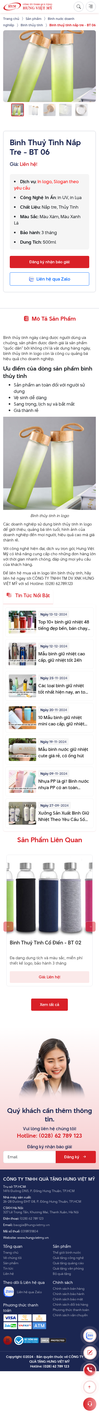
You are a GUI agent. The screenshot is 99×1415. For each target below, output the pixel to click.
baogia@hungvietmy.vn (31, 1225)
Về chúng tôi (12, 1257)
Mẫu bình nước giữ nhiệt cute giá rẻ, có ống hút (63, 752)
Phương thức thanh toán (71, 1310)
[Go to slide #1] (17, 110)
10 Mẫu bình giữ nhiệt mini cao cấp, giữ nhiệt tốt (61, 720)
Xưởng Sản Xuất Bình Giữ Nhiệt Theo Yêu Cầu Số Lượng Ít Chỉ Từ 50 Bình (63, 816)
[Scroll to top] (89, 1387)
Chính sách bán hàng (68, 1288)
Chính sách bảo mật (68, 1299)
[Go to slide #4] (65, 110)
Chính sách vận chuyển (70, 1315)
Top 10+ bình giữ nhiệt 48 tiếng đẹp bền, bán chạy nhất (63, 625)
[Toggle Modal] (90, 1353)
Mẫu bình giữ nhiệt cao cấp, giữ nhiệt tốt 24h (61, 657)
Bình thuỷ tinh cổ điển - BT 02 (45, 942)
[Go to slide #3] (49, 110)
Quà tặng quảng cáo (68, 1263)
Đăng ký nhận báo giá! (49, 262)
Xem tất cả (49, 1004)
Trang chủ (10, 1252)
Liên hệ (8, 1273)
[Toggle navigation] (91, 7)
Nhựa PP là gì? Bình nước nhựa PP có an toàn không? (63, 784)
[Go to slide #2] (33, 110)
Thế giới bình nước (67, 1252)
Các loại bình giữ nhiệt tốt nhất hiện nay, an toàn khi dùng (64, 688)
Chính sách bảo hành (68, 1294)
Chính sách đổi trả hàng (70, 1304)
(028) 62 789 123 (60, 1135)
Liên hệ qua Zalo (29, 1291)
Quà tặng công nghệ (68, 1257)
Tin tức (8, 1268)
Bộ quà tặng (62, 1273)
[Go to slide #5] (81, 110)
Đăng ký (71, 1157)
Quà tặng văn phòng (68, 1268)
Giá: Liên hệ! (49, 977)
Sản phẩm (10, 1263)
